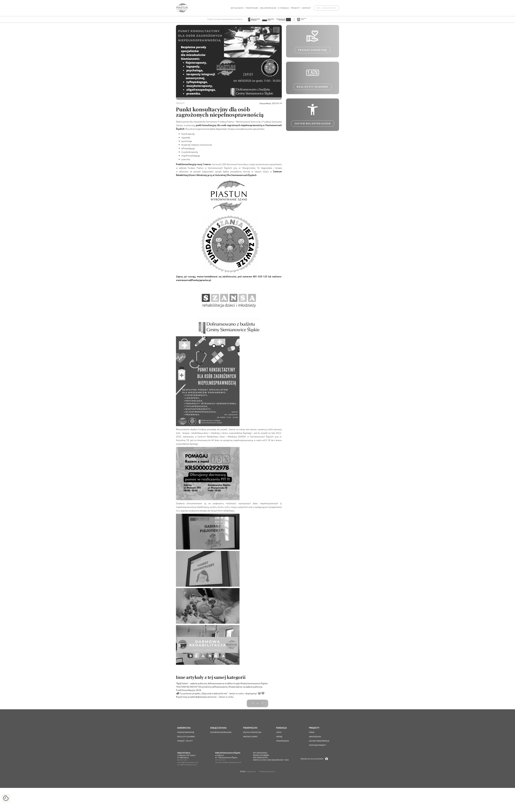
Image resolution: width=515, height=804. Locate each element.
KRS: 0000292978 (326, 8)
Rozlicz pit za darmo (312, 86)
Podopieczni (252, 8)
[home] (182, 8)
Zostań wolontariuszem (313, 123)
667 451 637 (182, 760)
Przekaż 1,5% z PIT (185, 741)
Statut (279, 732)
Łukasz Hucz (251, 771)
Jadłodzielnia (315, 736)
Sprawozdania (282, 741)
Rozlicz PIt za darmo (186, 736)
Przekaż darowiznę (312, 50)
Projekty (295, 8)
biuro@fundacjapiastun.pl (187, 764)
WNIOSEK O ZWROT (250, 736)
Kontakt (306, 8)
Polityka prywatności (267, 771)
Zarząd (279, 736)
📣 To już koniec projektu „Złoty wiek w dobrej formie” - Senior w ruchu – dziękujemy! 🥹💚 (220, 693)
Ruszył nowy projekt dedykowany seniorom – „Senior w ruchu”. (205, 696)
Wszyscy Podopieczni (252, 732)
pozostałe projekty (317, 745)
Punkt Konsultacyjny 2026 (188, 690)
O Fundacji (283, 8)
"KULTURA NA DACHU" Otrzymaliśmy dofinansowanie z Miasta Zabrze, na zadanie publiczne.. (219, 686)
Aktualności (237, 8)
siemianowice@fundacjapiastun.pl (228, 762)
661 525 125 (220, 760)
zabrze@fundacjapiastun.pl (187, 762)
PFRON (311, 732)
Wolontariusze (268, 8)
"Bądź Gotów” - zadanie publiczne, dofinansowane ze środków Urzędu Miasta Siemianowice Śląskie (222, 683)
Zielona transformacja (319, 741)
